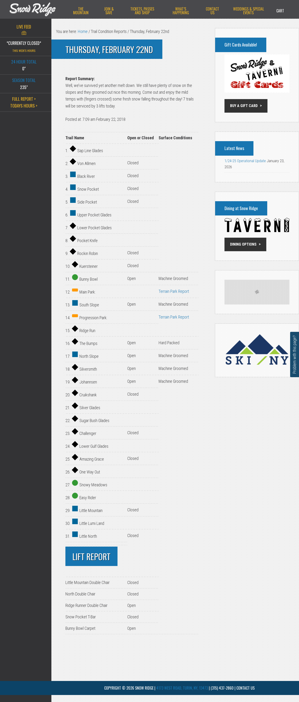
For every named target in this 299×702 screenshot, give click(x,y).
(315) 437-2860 (222, 688)
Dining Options (243, 244)
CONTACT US (245, 688)
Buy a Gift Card (244, 106)
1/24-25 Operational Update (245, 161)
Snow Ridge (37, 9)
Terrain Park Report (174, 291)
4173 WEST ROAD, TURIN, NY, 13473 (182, 688)
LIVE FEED (24, 27)
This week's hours (24, 51)
